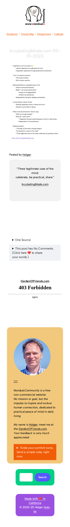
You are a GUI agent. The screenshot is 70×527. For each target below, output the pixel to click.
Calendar (58, 34)
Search (42, 477)
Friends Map (27, 34)
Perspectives (44, 34)
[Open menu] (16, 382)
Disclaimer (12, 34)
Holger (26, 154)
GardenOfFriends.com (35, 281)
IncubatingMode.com (35, 184)
